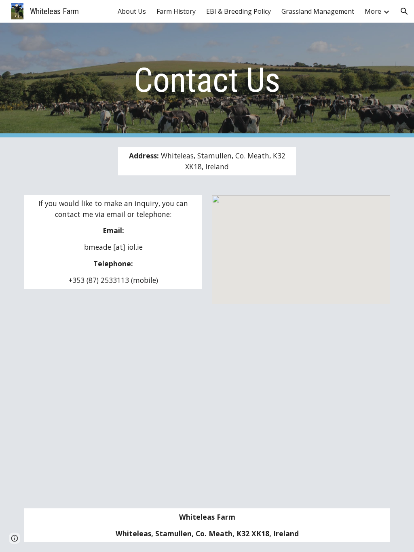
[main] (207, 80)
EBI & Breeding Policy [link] (238, 11)
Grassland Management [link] (317, 11)
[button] (404, 11)
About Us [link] (132, 11)
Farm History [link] (176, 11)
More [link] (373, 11)
